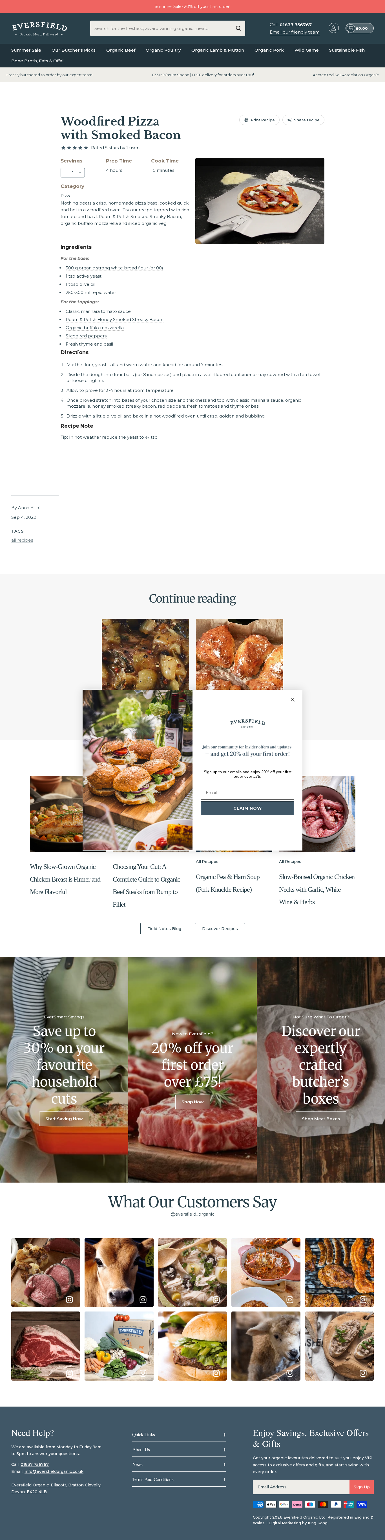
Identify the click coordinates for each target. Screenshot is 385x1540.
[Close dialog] (292, 699)
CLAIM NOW (247, 808)
